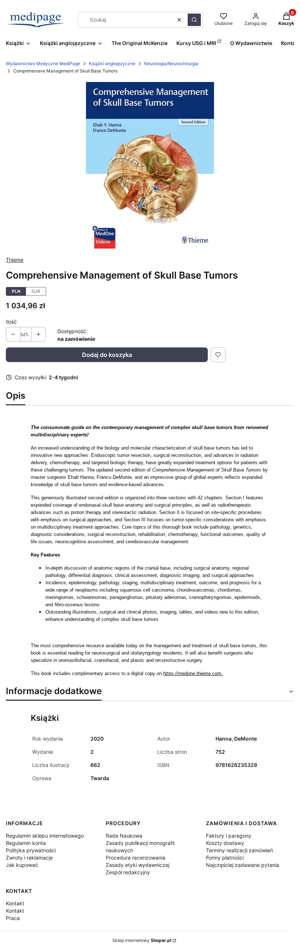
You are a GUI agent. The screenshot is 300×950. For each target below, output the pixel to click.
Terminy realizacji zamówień (239, 850)
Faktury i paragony (228, 835)
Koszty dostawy (225, 843)
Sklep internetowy (141, 940)
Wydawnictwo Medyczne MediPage (43, 63)
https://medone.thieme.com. (193, 673)
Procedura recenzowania (135, 857)
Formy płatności (225, 857)
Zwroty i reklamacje (29, 857)
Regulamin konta (26, 843)
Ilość (11, 321)
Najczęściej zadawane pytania (242, 865)
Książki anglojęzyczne (112, 63)
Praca (13, 918)
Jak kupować (22, 865)
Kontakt (15, 903)
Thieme (14, 260)
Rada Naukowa (124, 835)
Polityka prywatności (31, 850)
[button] (194, 20)
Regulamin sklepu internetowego (45, 835)
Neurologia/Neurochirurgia (171, 63)
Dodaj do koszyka (107, 354)
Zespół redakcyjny (128, 872)
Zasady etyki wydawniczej (137, 865)
